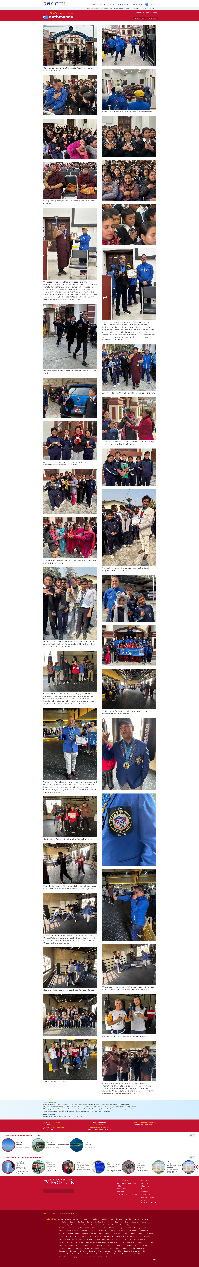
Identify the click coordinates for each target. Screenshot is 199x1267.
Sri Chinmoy (145, 1200)
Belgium (81, 1222)
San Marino (95, 1248)
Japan (107, 1234)
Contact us (110, 4)
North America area (123, 1242)
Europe (121, 1228)
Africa (60, 1219)
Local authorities (117, 8)
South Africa (117, 1251)
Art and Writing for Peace (126, 1183)
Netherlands (90, 1242)
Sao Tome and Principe (110, 1248)
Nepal (81, 1242)
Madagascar (120, 1236)
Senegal (125, 1248)
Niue (111, 1242)
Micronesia (101, 1239)
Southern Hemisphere (132, 1251)
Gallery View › (152, 18)
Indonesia (85, 1234)
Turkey (117, 1254)
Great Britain (103, 1231)
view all (192, 1135)
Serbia (132, 1248)
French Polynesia (72, 1231)
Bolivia (89, 1222)
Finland (146, 1228)
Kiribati (132, 1234)
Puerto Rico (144, 1245)
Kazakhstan (116, 1234)
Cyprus (129, 1225)
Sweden (61, 1254)
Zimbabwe (109, 1257)
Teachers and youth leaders (145, 8)
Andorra (76, 1219)
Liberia (76, 1236)
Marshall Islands (71, 1239)
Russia (70, 1248)
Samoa (86, 1248)
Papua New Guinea (72, 1245)
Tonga (109, 1254)
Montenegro (139, 1239)
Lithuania (97, 1236)
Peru (93, 1245)
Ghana (93, 1231)
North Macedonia (139, 1242)
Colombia (94, 1225)
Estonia (95, 1228)
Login (154, 1259)
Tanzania (81, 1254)
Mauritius (83, 1239)
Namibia (74, 1242)
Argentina (104, 1219)
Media (129, 8)
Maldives (147, 1236)
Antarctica (94, 1219)
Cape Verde (71, 1225)
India (77, 1234)
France (61, 1231)
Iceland (70, 1234)
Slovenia (92, 1251)
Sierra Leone (63, 1251)
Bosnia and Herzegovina (104, 1222)
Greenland (122, 1231)
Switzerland (71, 1254)
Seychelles (141, 1248)
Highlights (123, 4)
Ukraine (141, 1254)
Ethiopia (112, 1228)
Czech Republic (140, 1225)
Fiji (139, 1228)
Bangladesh (62, 1222)
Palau (60, 1245)
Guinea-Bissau (144, 1231)
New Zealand (102, 1242)
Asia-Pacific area (116, 1219)
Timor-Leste (100, 1254)
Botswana (119, 1222)
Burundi (144, 1222)
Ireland (94, 1234)
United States (63, 1257)
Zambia (101, 1257)
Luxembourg (108, 1236)
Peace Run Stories (147, 1197)
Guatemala (132, 1231)
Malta (60, 1239)
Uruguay (74, 1257)
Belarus (73, 1222)
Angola (85, 1219)
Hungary (61, 1234)
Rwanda (78, 1248)
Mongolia (128, 1239)
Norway (151, 1242)
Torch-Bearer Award (148, 1203)
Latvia (60, 1236)
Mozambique (63, 1242)
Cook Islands (105, 1225)
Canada (61, 1225)
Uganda (133, 1254)
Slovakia (83, 1251)
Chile (79, 1225)
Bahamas (145, 1219)
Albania (68, 1219)
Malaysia (138, 1236)
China (86, 1225)
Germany (84, 1231)
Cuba (122, 1225)
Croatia (115, 1225)
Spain (145, 1251)
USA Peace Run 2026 (66, 1214)
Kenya (125, 1234)
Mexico (91, 1239)
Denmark (62, 1228)
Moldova (110, 1239)
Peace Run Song (147, 1194)
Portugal (108, 1245)
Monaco (119, 1239)
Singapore (74, 1251)
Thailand (90, 1254)
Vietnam (92, 1257)
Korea (140, 1234)
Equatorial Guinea (83, 1228)
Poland (100, 1245)
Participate (137, 4)
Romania (61, 1248)
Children (104, 8)
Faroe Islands (131, 1228)
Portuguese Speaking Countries (126, 1245)
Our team (144, 1192)
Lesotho (69, 1236)
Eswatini (103, 1228)
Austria (136, 1219)
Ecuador (71, 1228)
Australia (128, 1219)
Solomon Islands (104, 1251)
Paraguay (85, 1245)
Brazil (127, 1222)
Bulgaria (135, 1222)
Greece (113, 1231)
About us (97, 4)
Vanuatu (83, 1257)
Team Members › (139, 18)
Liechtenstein (87, 1236)
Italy (100, 1234)
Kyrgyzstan (149, 1234)
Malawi (129, 1236)
